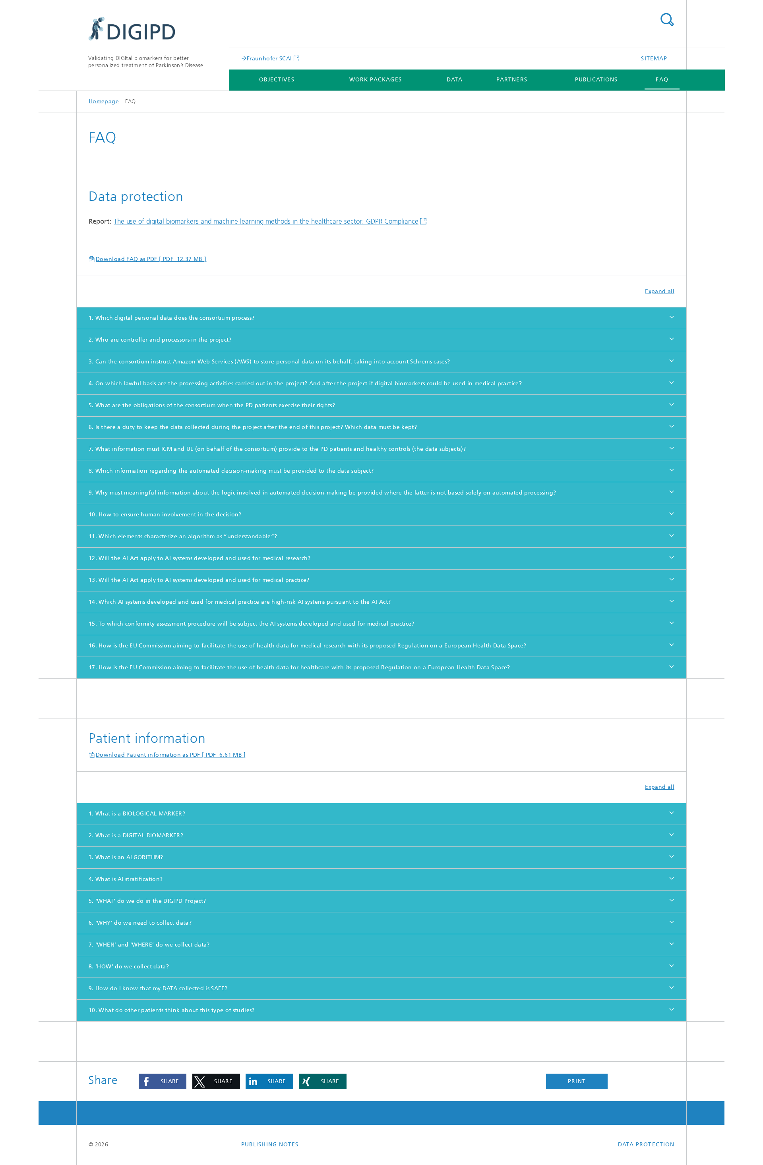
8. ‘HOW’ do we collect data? (129, 966)
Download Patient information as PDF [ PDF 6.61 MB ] (171, 755)
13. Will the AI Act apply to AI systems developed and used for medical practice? (199, 580)
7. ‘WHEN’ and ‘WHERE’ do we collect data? (149, 944)
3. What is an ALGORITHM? (126, 857)
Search (666, 20)
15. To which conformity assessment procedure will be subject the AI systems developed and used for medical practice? (251, 623)
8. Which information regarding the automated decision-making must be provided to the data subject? (231, 471)
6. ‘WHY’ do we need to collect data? (140, 923)
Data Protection (646, 1144)
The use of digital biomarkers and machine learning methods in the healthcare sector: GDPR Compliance (266, 221)
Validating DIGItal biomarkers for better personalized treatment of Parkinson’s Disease (145, 62)
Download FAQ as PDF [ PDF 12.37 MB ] (151, 259)
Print (576, 1081)
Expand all (659, 291)
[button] (162, 1082)
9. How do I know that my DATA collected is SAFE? (158, 988)
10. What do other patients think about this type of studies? (172, 1010)
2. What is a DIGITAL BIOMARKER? (136, 835)
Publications (596, 79)
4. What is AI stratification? (126, 879)
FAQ (662, 79)
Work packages (375, 79)
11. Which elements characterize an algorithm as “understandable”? (183, 536)
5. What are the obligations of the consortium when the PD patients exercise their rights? (212, 405)
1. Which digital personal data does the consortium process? (171, 318)
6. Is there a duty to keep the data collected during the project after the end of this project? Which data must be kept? (253, 427)
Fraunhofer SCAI (269, 58)
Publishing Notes (269, 1144)
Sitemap (654, 58)
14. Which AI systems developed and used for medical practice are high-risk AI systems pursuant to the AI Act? (240, 602)
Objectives (276, 79)
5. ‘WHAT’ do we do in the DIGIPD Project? (147, 901)
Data (455, 79)
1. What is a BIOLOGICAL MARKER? (137, 813)
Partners (511, 79)
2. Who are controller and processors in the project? (160, 339)
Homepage (104, 101)
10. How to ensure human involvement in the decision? (165, 514)
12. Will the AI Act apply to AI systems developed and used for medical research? (200, 558)
